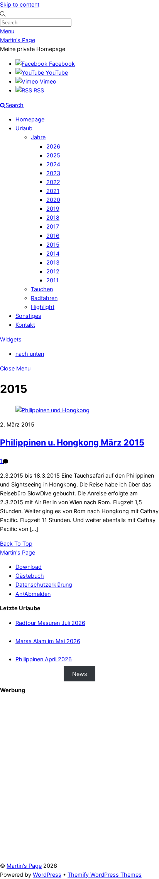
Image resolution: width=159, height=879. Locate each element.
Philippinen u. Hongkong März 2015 (72, 442)
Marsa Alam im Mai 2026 (47, 641)
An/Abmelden (33, 594)
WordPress (47, 874)
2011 (52, 280)
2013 (52, 262)
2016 (52, 235)
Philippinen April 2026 (43, 659)
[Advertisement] (79, 781)
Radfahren (44, 298)
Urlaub (23, 128)
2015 (52, 244)
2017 (52, 226)
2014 (52, 253)
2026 (53, 146)
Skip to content (19, 4)
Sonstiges (28, 315)
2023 (53, 173)
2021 (52, 191)
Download (28, 566)
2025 (53, 155)
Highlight (42, 307)
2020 (53, 199)
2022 (53, 182)
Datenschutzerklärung (43, 584)
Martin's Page (24, 865)
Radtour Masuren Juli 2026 (50, 623)
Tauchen (42, 289)
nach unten (29, 353)
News (79, 673)
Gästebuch (29, 575)
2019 (52, 208)
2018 (52, 217)
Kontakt (25, 324)
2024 (53, 164)
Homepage (29, 119)
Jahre (38, 137)
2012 (52, 271)
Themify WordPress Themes (105, 874)
